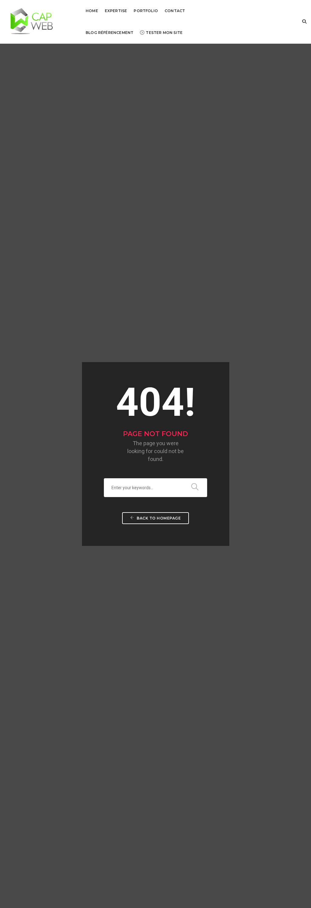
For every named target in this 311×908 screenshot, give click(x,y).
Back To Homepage (158, 518)
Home (92, 10)
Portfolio (146, 10)
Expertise (116, 10)
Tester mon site (164, 32)
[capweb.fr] (29, 21)
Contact (175, 10)
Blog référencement (109, 32)
